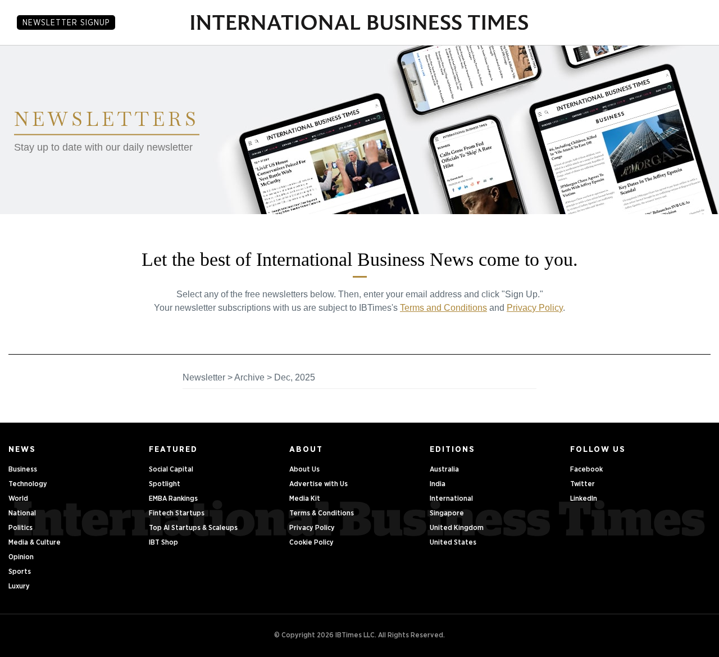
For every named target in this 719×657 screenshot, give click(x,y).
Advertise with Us (318, 484)
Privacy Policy (535, 307)
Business (22, 469)
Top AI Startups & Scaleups (193, 528)
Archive (249, 377)
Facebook (586, 469)
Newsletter (204, 377)
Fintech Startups (176, 513)
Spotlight (164, 484)
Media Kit (304, 498)
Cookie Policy (311, 542)
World (18, 498)
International (451, 498)
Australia (444, 469)
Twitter (582, 484)
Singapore (447, 513)
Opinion (21, 557)
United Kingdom (457, 528)
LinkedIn (583, 498)
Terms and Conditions (443, 307)
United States (453, 542)
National (22, 513)
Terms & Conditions (321, 513)
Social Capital (171, 469)
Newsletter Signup (66, 23)
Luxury (19, 586)
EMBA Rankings (173, 498)
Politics (20, 528)
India (437, 484)
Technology (27, 484)
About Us (304, 469)
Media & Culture (34, 542)
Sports (19, 572)
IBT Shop (163, 542)
